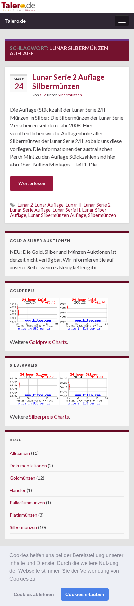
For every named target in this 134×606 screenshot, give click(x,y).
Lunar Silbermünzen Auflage (57, 215)
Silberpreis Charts (49, 416)
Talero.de (15, 21)
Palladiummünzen (27, 502)
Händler (18, 490)
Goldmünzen (22, 478)
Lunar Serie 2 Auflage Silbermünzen (68, 81)
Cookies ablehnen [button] (34, 594)
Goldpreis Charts (48, 342)
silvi (43, 95)
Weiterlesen (31, 183)
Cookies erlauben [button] (84, 594)
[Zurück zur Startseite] (67, 6)
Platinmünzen (23, 515)
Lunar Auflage (49, 205)
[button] (39, 579)
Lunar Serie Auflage (30, 210)
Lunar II (74, 205)
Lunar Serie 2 (97, 205)
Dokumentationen (28, 465)
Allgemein (20, 453)
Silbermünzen (70, 95)
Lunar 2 (25, 205)
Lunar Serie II (66, 210)
